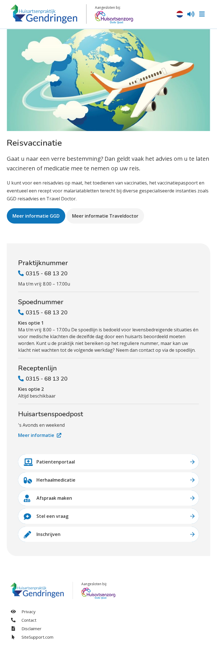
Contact (28, 620)
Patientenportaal (55, 462)
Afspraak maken (54, 498)
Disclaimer (31, 628)
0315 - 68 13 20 (47, 273)
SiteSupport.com (36, 637)
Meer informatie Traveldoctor (105, 216)
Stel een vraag (52, 516)
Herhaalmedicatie (55, 480)
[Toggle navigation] (202, 14)
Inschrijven (48, 534)
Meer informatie (36, 435)
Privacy (28, 611)
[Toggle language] (179, 14)
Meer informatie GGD (36, 216)
